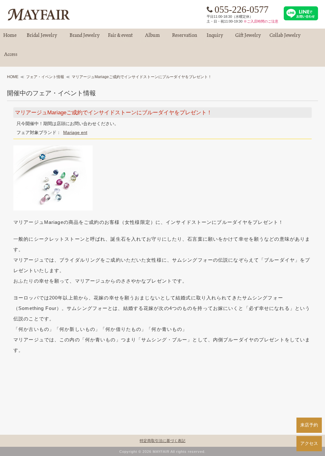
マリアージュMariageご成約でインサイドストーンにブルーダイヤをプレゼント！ (142, 77)
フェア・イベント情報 (45, 77)
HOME (12, 77)
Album (152, 38)
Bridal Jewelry (42, 38)
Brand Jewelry (84, 38)
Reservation (184, 38)
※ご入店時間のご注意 (260, 21)
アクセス (309, 443)
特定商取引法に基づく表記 (162, 441)
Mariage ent (75, 132)
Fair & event (120, 38)
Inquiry (214, 38)
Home (10, 38)
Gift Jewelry (248, 38)
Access (10, 57)
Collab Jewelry (285, 38)
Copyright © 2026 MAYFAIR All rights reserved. (162, 451)
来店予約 (309, 424)
